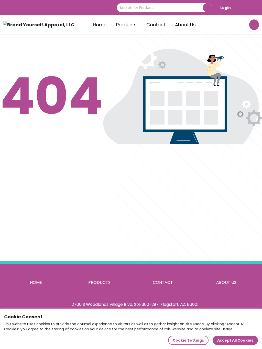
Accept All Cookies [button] (235, 340)
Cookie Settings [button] (188, 340)
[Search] (207, 7)
